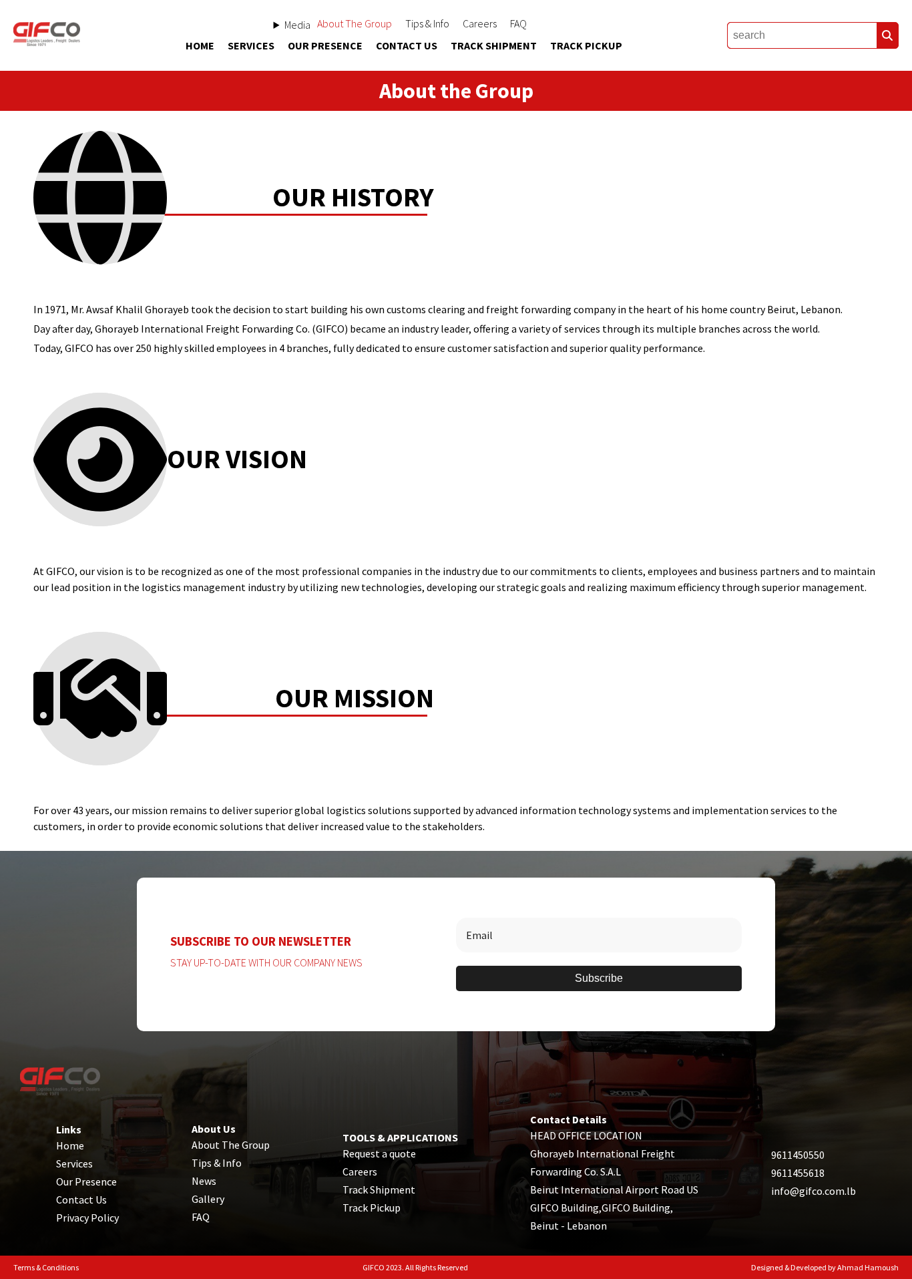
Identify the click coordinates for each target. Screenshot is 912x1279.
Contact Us (406, 45)
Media (297, 24)
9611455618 (798, 1172)
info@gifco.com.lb (813, 1191)
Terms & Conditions (46, 1267)
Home (200, 45)
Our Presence (325, 45)
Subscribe (599, 978)
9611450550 (798, 1154)
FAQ (518, 23)
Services (251, 45)
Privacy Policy (87, 1217)
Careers (480, 23)
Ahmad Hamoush (868, 1267)
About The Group (354, 23)
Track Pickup (586, 45)
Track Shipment (494, 45)
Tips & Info (427, 23)
